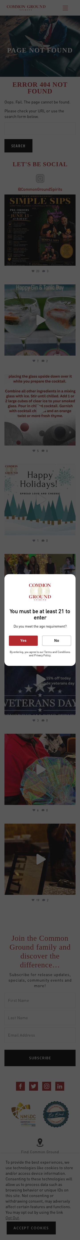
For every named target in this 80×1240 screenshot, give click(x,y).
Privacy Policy (42, 655)
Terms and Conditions (57, 652)
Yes (23, 640)
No (56, 640)
